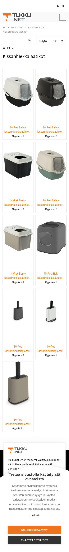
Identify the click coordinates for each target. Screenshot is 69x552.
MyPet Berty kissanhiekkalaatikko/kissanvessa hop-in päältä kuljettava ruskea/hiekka (18, 276)
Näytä (43, 41)
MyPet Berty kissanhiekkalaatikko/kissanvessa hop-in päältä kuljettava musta (18, 203)
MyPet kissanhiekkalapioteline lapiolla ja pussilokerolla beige (18, 422)
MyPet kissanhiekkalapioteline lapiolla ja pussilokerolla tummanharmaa (18, 349)
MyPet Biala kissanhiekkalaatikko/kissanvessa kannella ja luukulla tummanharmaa (51, 276)
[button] (30, 40)
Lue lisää (34, 515)
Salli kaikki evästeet (34, 530)
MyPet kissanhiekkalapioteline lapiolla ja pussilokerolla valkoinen (51, 349)
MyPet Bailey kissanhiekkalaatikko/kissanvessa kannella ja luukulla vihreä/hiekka (51, 203)
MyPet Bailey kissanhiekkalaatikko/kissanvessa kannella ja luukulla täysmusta (51, 130)
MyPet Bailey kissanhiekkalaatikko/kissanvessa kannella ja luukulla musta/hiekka (18, 130)
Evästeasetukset (34, 540)
